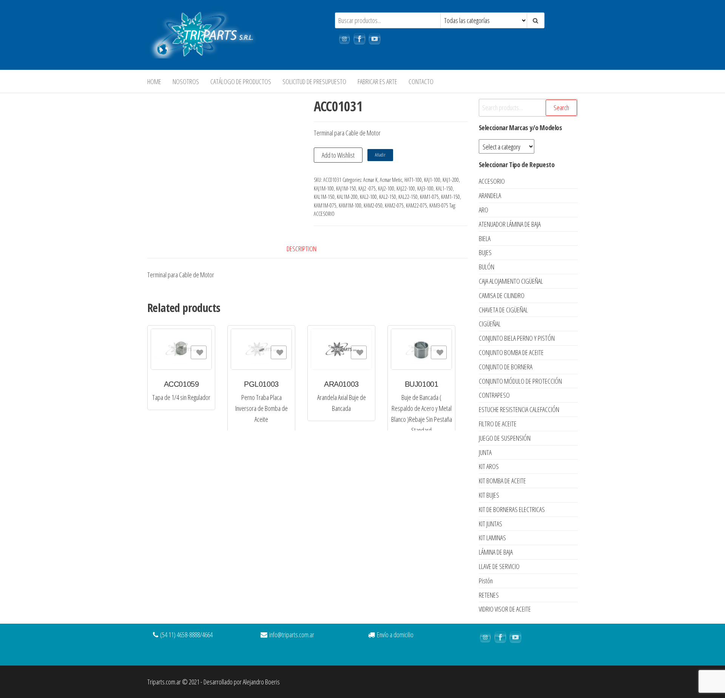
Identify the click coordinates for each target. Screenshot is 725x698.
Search (561, 107)
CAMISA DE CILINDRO (501, 295)
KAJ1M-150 (346, 188)
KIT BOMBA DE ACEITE (502, 480)
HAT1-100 (413, 179)
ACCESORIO (324, 213)
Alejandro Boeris (261, 681)
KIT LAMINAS (492, 537)
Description (301, 248)
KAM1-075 (429, 196)
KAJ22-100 (405, 188)
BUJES (485, 252)
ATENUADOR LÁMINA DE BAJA (510, 224)
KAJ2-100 (386, 188)
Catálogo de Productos (240, 81)
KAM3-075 (438, 205)
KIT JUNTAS (490, 523)
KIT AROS (489, 466)
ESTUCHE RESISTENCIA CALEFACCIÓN (519, 409)
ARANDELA (490, 195)
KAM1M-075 (325, 205)
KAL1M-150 (324, 196)
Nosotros (186, 81)
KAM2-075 (394, 205)
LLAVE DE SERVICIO (499, 566)
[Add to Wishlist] (199, 352)
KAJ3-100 (425, 188)
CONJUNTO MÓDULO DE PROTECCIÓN (520, 381)
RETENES (489, 595)
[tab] (307, 249)
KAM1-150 (450, 196)
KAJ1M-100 (324, 188)
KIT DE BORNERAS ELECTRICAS (512, 509)
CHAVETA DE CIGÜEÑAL (503, 309)
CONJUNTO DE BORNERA (505, 366)
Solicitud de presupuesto (314, 81)
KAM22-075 (416, 205)
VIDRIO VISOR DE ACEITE (505, 608)
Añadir (380, 155)
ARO (483, 209)
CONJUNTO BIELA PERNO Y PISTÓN (517, 338)
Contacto (421, 81)
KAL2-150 (387, 196)
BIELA (485, 238)
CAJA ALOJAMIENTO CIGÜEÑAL (511, 281)
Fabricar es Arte (377, 81)
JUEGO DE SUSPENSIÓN (505, 438)
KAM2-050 (373, 205)
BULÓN (486, 266)
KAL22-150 (408, 196)
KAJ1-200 (451, 179)
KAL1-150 (444, 188)
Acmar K (370, 179)
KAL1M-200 (347, 196)
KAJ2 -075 (367, 188)
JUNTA (485, 452)
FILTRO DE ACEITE (498, 423)
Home (154, 81)
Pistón (486, 580)
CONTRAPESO (494, 395)
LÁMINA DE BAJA (496, 552)
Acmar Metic (391, 179)
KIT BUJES (489, 495)
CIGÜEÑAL (490, 323)
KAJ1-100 (432, 179)
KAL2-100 (368, 196)
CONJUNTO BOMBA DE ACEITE (511, 352)
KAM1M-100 (350, 205)
